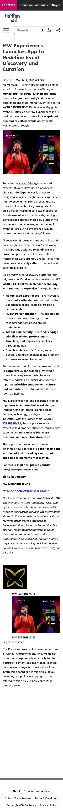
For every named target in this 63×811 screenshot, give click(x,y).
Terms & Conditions (46, 798)
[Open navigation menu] (6, 30)
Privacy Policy (48, 805)
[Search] (41, 30)
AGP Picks (8, 5)
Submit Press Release (18, 798)
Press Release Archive (37, 791)
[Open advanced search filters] (49, 30)
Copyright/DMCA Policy (21, 805)
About (16, 791)
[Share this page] (58, 30)
